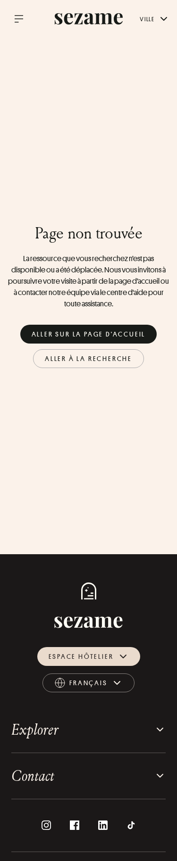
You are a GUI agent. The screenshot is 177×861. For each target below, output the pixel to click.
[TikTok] (131, 825)
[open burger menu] (19, 19)
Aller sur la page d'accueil (89, 333)
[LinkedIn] (103, 825)
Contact (32, 775)
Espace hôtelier (81, 656)
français (97, 685)
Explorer (35, 729)
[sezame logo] (88, 19)
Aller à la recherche (88, 358)
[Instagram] (46, 825)
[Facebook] (74, 825)
